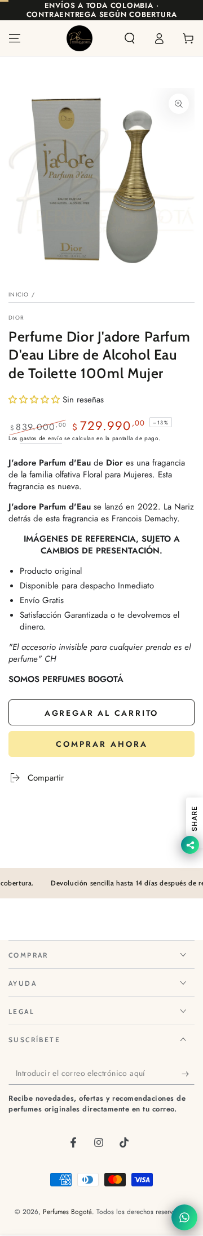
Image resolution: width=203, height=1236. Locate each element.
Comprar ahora (102, 744)
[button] (129, 38)
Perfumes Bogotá (67, 1212)
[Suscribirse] (188, 1073)
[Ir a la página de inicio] (79, 38)
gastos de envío (41, 438)
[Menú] (14, 38)
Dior (16, 318)
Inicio (18, 294)
